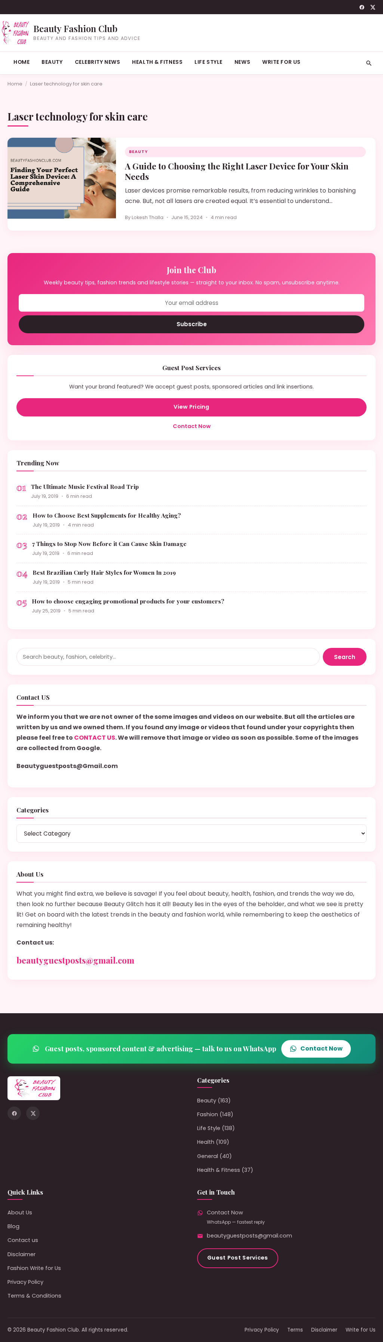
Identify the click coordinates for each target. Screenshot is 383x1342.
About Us (19, 1212)
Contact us (22, 1240)
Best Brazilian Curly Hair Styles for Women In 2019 (104, 572)
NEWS (242, 62)
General (207, 1156)
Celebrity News (97, 62)
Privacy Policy (25, 1282)
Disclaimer (21, 1254)
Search (344, 657)
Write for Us (281, 62)
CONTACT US (94, 737)
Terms (295, 1329)
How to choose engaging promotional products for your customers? (128, 601)
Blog (13, 1226)
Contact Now (192, 426)
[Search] (369, 63)
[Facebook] (362, 7)
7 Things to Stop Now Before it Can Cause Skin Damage (109, 543)
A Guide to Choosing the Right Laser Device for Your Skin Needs (237, 171)
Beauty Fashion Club (75, 28)
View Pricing (191, 407)
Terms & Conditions (34, 1295)
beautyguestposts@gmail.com (75, 960)
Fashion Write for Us (34, 1268)
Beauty (52, 62)
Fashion (207, 1114)
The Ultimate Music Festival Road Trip (85, 486)
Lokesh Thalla (147, 217)
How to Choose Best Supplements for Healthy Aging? (107, 515)
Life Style (208, 62)
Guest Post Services (237, 1257)
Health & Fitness (157, 62)
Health (205, 1142)
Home (21, 62)
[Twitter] (373, 7)
